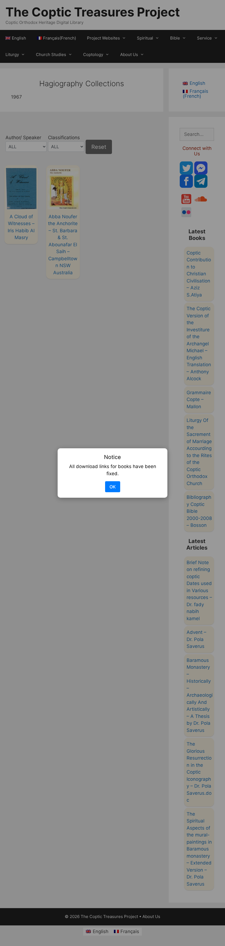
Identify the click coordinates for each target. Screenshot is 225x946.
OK (112, 486)
